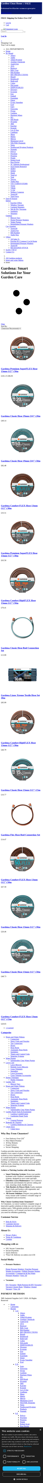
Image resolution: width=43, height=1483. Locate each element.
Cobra (13, 83)
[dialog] (21, 1455)
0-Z (16, 1413)
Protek (13, 158)
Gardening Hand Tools (19, 1116)
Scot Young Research (19, 167)
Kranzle (13, 128)
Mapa (13, 134)
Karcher (14, 126)
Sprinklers (14, 1052)
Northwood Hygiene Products (22, 147)
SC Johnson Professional (20, 164)
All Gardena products (14, 258)
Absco (13, 55)
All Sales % (15, 239)
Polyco (13, 152)
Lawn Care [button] (10, 1063)
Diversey (14, 90)
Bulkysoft (14, 81)
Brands (13, 1309)
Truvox (13, 179)
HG (12, 117)
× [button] (40, 1430)
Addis (13, 58)
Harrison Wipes (16, 115)
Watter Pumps (16, 222)
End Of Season (11, 199)
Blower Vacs (15, 218)
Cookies (9, 1239)
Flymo (13, 111)
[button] (21, 1479)
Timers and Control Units (20, 1054)
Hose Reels (15, 1048)
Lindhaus (14, 132)
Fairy (12, 107)
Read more (28, 1446)
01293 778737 (11, 250)
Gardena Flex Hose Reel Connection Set (20, 835)
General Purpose (17, 1120)
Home (8, 51)
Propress (14, 156)
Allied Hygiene (16, 60)
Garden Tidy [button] (10, 1082)
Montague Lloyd (17, 141)
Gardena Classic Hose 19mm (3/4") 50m (20, 461)
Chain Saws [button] (10, 1127)
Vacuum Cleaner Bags (14, 1287)
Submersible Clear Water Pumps (23, 1061)
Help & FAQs (11, 1222)
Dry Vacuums (11, 1285)
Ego (12, 94)
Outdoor (9, 216)
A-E (17, 1311)
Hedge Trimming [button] (12, 1078)
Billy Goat (14, 70)
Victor (13, 186)
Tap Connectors (16, 1043)
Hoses (13, 1046)
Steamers (14, 214)
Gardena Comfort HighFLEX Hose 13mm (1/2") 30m (18, 744)
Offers (8, 237)
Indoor (8, 201)
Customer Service (12, 1224)
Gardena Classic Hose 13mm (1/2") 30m (20, 927)
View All (23, 1276)
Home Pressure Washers (20, 220)
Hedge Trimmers (17, 1080)
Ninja (13, 145)
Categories (15, 1307)
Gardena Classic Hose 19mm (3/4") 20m (20, 416)
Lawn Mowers (16, 1065)
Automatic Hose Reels (19, 1050)
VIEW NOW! (6, 13)
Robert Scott (15, 160)
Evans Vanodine (17, 102)
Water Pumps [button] (11, 1058)
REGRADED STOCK (19, 248)
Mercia (13, 139)
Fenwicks (14, 109)
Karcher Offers (16, 203)
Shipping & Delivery (14, 1226)
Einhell (13, 96)
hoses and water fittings (14, 260)
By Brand (9, 53)
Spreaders (14, 1071)
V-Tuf (13, 190)
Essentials (14, 98)
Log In (8, 23)
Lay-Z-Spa (15, 130)
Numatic (14, 149)
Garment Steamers (17, 207)
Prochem (14, 154)
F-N (16, 1364)
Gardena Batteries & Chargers (22, 1125)
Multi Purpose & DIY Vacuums (29, 1285)
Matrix (13, 137)
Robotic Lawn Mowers (19, 1067)
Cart (7, 25)
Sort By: (4, 326)
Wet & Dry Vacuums (18, 209)
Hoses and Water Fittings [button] (15, 1037)
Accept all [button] (21, 1468)
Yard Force (15, 196)
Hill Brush (14, 120)
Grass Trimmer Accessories (21, 1075)
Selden (13, 171)
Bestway (14, 68)
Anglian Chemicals (18, 62)
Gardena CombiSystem (19, 1114)
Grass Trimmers (16, 1069)
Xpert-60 (14, 194)
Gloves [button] (8, 1118)
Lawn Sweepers (17, 1073)
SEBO (13, 169)
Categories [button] (6, 1032)
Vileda (13, 188)
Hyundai (14, 122)
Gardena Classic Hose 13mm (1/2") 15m (20, 790)
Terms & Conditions (13, 1237)
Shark (13, 173)
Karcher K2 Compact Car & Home (24, 241)
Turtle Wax (15, 181)
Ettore (13, 100)
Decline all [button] (21, 1474)
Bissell (13, 77)
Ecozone (14, 92)
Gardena (14, 113)
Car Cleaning (11, 226)
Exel (12, 105)
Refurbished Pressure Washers (22, 224)
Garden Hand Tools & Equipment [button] (18, 1112)
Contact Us (10, 252)
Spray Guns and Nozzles (20, 1041)
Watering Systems (17, 1056)
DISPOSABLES (17, 88)
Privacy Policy (11, 1235)
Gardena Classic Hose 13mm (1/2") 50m (20, 972)
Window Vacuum (17, 205)
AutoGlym (15, 64)
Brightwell (15, 79)
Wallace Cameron (17, 192)
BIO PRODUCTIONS (19, 75)
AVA (12, 66)
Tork (12, 177)
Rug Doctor (15, 162)
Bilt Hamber (15, 73)
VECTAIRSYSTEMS (19, 184)
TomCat (14, 175)
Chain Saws (15, 1129)
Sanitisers (14, 211)
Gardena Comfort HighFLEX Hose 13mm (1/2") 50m (18, 601)
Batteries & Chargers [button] (14, 1122)
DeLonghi (14, 85)
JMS (12, 124)
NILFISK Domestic (18, 143)
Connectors (15, 1039)
